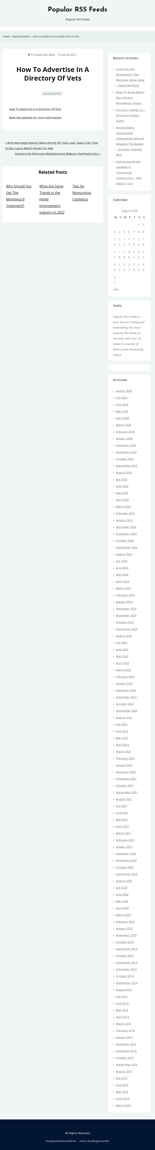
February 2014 (125, 1030)
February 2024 (125, 595)
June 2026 (122, 404)
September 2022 (126, 711)
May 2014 (122, 1010)
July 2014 (121, 996)
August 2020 (124, 881)
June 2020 (122, 894)
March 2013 (123, 1105)
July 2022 (121, 724)
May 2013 (122, 1092)
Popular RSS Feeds (77, 10)
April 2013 (122, 1098)
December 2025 (126, 445)
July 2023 (121, 642)
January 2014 (124, 1037)
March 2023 (123, 670)
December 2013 (126, 1044)
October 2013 (125, 1058)
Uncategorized (52, 93)
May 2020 (122, 901)
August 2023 (124, 636)
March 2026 (123, 425)
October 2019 (125, 942)
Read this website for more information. (35, 117)
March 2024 (123, 588)
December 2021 (126, 772)
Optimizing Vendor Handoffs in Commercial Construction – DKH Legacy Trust (129, 172)
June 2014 (122, 1003)
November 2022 (126, 697)
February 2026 (125, 432)
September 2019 (126, 949)
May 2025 (122, 493)
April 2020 (122, 908)
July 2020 (121, 887)
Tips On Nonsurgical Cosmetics (82, 192)
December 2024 (126, 527)
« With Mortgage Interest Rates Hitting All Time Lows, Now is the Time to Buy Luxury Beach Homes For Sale (51, 145)
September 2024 (126, 547)
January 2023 (124, 683)
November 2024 (126, 534)
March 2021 (123, 833)
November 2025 (126, 452)
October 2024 (125, 540)
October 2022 (125, 704)
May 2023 (122, 656)
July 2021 (121, 806)
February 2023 (125, 677)
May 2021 (122, 819)
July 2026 (121, 398)
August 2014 (124, 990)
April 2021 (122, 826)
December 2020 (126, 853)
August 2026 (124, 391)
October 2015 (125, 956)
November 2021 (126, 779)
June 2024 (122, 568)
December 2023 (126, 608)
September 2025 (126, 466)
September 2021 (126, 792)
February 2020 (125, 921)
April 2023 (122, 663)
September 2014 (126, 983)
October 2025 (125, 459)
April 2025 (122, 500)
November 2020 (126, 860)
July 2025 (121, 479)
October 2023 (125, 622)
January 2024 (124, 602)
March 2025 (123, 506)
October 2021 (125, 785)
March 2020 (123, 915)
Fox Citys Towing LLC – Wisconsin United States (131, 115)
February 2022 (125, 758)
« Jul (115, 289)
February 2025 (125, 513)
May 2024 (122, 574)
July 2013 (121, 1078)
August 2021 (124, 799)
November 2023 (126, 615)
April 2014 (122, 1017)
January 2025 (124, 520)
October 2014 (125, 976)
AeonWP (105, 1141)
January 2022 (124, 765)
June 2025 (122, 486)
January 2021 (124, 847)
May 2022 (122, 738)
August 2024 (124, 554)
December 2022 (126, 690)
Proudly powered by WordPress (61, 1141)
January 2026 (124, 438)
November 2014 (126, 969)
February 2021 (125, 840)
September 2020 (126, 874)
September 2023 (126, 629)
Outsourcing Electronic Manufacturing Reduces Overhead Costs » (57, 153)
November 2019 (126, 935)
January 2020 (124, 928)
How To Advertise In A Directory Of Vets (35, 109)
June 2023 (122, 649)
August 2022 (124, 717)
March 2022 (123, 751)
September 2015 (126, 962)
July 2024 (121, 561)
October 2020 (125, 867)
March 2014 (123, 1024)
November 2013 (126, 1051)
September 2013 (126, 1064)
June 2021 (122, 813)
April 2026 (122, 418)
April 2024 (122, 581)
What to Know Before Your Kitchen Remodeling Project (130, 97)
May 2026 (122, 411)
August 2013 (124, 1071)
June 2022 (122, 731)
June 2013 (122, 1085)
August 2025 (124, 472)
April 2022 (122, 745)
